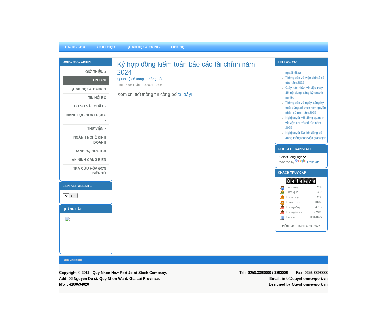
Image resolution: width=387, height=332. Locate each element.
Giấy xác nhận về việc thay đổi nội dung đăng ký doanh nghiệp (304, 91)
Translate (313, 162)
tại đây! (185, 94)
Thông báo (155, 79)
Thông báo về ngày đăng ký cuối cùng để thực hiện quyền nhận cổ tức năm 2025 (305, 106)
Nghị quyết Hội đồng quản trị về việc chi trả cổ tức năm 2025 (304, 121)
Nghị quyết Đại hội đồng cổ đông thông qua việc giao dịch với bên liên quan (305, 136)
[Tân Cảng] (193, 21)
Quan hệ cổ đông (131, 79)
